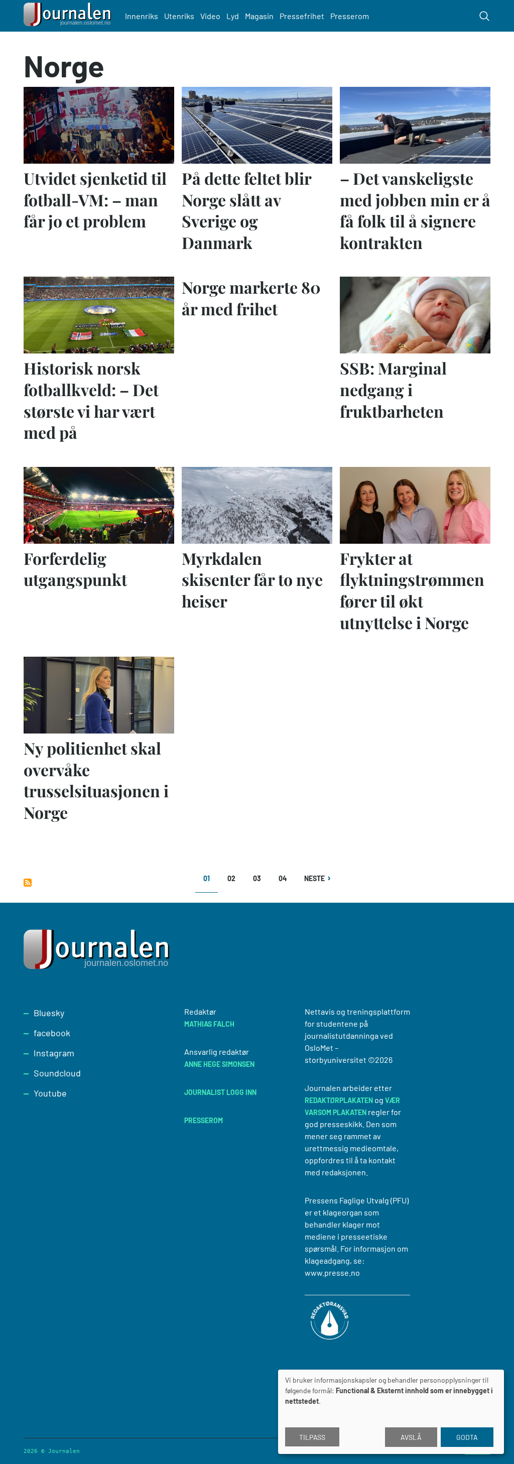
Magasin (259, 16)
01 (210, 882)
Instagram (54, 1052)
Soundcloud (57, 1072)
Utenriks (179, 16)
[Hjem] (69, 16)
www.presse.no (332, 1272)
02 (234, 878)
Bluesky (49, 1012)
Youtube (50, 1093)
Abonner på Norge (28, 883)
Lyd (232, 16)
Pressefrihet (302, 16)
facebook (52, 1032)
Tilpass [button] (312, 1437)
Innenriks (141, 16)
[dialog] (391, 1412)
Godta (467, 1437)
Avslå (411, 1437)
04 (286, 878)
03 (260, 878)
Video (210, 16)
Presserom (349, 16)
